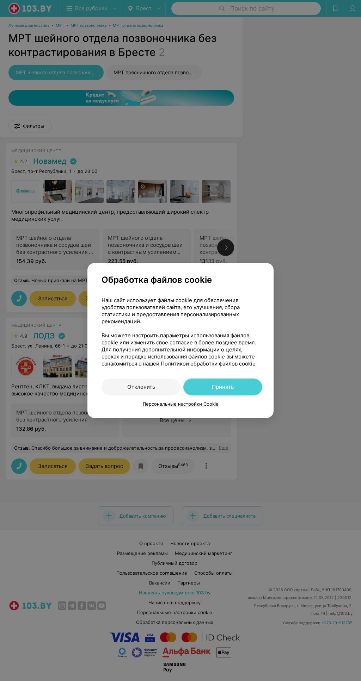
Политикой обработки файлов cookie (208, 363)
